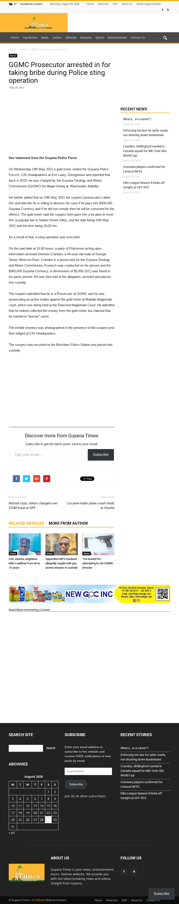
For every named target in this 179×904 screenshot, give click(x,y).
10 (13, 806)
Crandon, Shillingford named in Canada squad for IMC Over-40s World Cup (145, 151)
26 (27, 820)
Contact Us (138, 37)
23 (55, 813)
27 (35, 820)
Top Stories (30, 37)
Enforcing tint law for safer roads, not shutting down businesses (145, 133)
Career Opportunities (148, 3)
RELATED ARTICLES (26, 523)
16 (55, 806)
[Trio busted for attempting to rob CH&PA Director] (98, 544)
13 (35, 806)
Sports (99, 37)
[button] (165, 38)
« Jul (12, 832)
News (44, 37)
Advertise (103, 3)
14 (41, 806)
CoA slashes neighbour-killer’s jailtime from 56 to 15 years (24, 563)
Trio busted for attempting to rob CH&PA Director (97, 563)
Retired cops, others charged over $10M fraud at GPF (33, 505)
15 (48, 806)
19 (27, 813)
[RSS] (167, 10)
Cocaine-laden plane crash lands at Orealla (90, 505)
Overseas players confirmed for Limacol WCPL (144, 169)
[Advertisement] (61, 124)
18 (20, 813)
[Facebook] (162, 10)
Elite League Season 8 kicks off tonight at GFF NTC (144, 185)
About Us (127, 3)
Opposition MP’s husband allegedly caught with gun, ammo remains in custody (61, 563)
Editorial (70, 37)
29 (48, 820)
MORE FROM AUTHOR (68, 523)
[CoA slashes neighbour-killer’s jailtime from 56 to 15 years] (25, 544)
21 (41, 813)
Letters (57, 37)
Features (85, 37)
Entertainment (117, 37)
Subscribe (101, 454)
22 (48, 813)
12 (27, 806)
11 (20, 806)
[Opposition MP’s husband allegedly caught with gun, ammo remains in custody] (61, 544)
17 (13, 813)
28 (41, 820)
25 (20, 820)
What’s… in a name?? (137, 119)
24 (13, 820)
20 (35, 813)
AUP (115, 3)
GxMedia (39, 900)
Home (90, 3)
